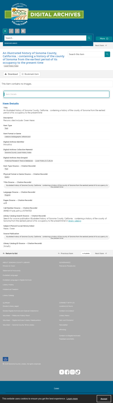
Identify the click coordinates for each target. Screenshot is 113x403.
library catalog (74, 221)
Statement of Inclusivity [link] (12, 271)
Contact (56, 388)
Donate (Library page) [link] (11, 306)
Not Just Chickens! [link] (66, 320)
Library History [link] (8, 285)
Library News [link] (64, 315)
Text (6, 128)
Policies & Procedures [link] (67, 266)
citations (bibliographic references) (17, 137)
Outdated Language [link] (10, 275)
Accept (104, 399)
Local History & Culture (44, 161)
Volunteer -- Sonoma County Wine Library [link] (18, 325)
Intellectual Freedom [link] (10, 289)
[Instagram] (72, 372)
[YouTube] (61, 372)
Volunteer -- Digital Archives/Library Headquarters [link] (22, 320)
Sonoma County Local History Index (18, 152)
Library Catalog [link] (8, 295)
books (7, 177)
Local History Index (11, 66)
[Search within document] (107, 54)
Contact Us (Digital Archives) (69, 336)
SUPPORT (6, 303)
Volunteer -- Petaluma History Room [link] (16, 315)
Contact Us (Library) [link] (66, 311)
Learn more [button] (72, 398)
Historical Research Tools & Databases (19, 161)
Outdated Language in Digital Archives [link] (17, 280)
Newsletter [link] (63, 325)
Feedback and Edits (66, 339)
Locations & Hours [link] (66, 306)
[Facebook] (67, 372)
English (7, 195)
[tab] (56, 94)
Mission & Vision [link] (9, 266)
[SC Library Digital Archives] (44, 14)
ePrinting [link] (62, 330)
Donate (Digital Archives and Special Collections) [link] (20, 311)
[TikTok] (77, 372)
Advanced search (10, 43)
